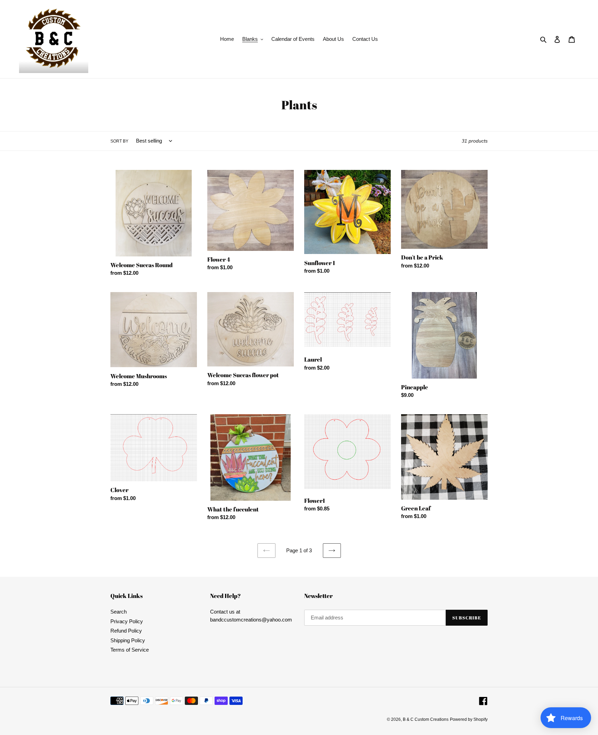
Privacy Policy (126, 621)
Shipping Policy (127, 640)
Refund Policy (126, 631)
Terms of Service (129, 650)
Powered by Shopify (469, 719)
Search (118, 612)
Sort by (119, 141)
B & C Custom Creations (425, 719)
